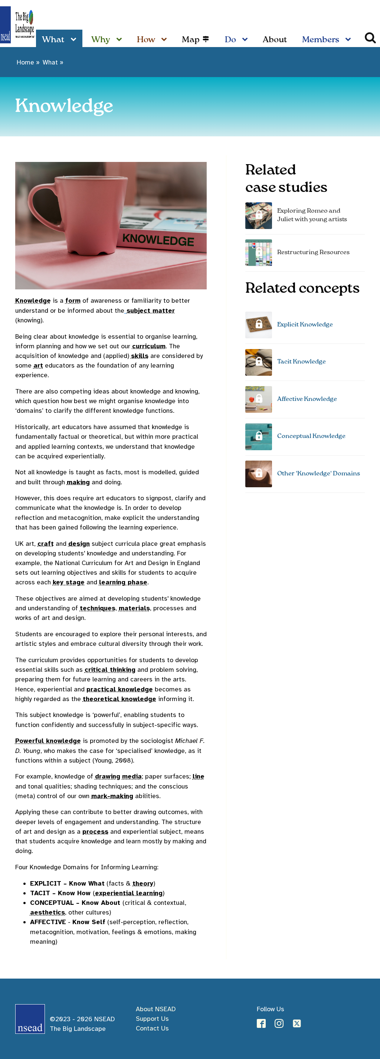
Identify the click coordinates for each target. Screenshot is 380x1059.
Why (100, 40)
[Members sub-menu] (349, 40)
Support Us (152, 1019)
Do (230, 40)
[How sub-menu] (165, 40)
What (53, 40)
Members (320, 40)
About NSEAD (156, 1009)
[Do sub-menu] (246, 40)
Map (191, 40)
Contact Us (152, 1028)
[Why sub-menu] (120, 40)
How (146, 40)
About (275, 40)
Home (25, 62)
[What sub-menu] (75, 40)
